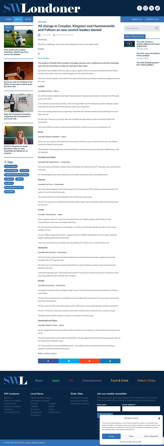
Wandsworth (36, 412)
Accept (111, 436)
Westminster (54, 412)
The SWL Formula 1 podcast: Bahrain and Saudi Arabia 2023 (148, 44)
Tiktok (157, 8)
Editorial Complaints (12, 400)
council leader (11, 170)
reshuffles (9, 191)
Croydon (24, 170)
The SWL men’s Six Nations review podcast (148, 54)
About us (137, 19)
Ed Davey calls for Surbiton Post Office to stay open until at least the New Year (18, 84)
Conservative (10, 166)
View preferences (151, 436)
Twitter (151, 8)
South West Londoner (64, 35)
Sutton (51, 409)
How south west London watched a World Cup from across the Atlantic (16, 52)
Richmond (35, 409)
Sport (55, 380)
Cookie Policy (125, 442)
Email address (129, 405)
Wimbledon (36, 415)
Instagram (145, 8)
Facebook (139, 8)
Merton (52, 406)
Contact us (152, 19)
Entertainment (92, 380)
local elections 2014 (14, 187)
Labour (20, 179)
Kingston (9, 179)
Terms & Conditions (12, 406)
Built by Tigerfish (38, 443)
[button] (159, 418)
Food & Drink (119, 380)
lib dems (8, 183)
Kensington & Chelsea (40, 400)
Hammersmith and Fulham (16, 174)
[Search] (157, 28)
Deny (131, 436)
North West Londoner (79, 403)
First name (101, 405)
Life (71, 380)
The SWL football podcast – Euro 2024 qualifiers (148, 63)
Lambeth (34, 406)
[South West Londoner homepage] (42, 8)
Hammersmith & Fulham (41, 398)
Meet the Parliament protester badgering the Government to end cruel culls (17, 116)
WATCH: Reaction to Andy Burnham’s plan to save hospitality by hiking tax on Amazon (16, 150)
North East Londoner (79, 398)
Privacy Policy (135, 442)
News (39, 380)
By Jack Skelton (43, 58)
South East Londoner (79, 400)
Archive (42, 22)
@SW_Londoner (51, 353)
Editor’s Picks (146, 380)
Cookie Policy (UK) (12, 412)
